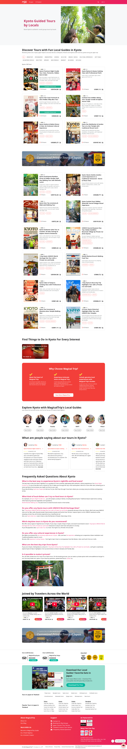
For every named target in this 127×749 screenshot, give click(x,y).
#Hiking (84, 111)
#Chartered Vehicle (87, 240)
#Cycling (84, 322)
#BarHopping (49, 107)
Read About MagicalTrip (62, 395)
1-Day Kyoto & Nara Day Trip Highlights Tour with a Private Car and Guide (69, 547)
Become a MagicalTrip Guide (30, 730)
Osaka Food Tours (76, 711)
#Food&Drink (49, 241)
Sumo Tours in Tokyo (49, 711)
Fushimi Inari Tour (63, 709)
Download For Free (75, 685)
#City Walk (42, 213)
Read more (40, 467)
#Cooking (42, 293)
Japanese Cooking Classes (37, 539)
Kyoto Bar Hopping (63, 703)
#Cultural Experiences (93, 136)
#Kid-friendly (48, 268)
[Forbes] (83, 724)
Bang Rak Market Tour (91, 709)
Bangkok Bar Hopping (90, 703)
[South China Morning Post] (89, 724)
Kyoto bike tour (31, 516)
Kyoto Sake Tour (41, 527)
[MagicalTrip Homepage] (25, 2)
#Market (91, 264)
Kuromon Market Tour (77, 707)
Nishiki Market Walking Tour (30, 502)
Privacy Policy (57, 746)
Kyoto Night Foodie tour (38, 499)
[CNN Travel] (89, 721)
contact (69, 558)
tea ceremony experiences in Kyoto (47, 535)
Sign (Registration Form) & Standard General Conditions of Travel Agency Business (88, 746)
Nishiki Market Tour (63, 707)
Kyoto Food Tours (63, 711)
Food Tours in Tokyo (49, 709)
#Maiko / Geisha (49, 136)
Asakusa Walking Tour (49, 705)
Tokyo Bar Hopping (48, 703)
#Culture (42, 136)
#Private (94, 294)
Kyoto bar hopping (38, 489)
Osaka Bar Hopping (76, 703)
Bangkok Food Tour (90, 705)
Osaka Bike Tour (76, 709)
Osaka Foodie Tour (76, 705)
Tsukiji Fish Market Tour (50, 707)
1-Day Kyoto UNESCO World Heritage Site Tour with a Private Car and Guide (46, 510)
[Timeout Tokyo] (83, 721)
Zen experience (70, 535)
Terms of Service (49, 746)
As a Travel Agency (26, 733)
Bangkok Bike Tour (90, 707)
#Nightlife (42, 107)
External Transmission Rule (68, 746)
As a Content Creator (27, 735)
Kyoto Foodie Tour (63, 705)
